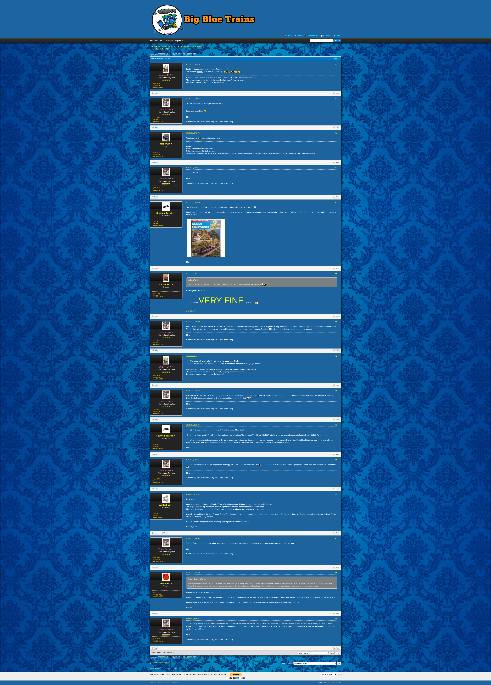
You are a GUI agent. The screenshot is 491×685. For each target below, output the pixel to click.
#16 (336, 64)
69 (184, 55)
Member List (313, 36)
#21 (336, 273)
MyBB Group (175, 682)
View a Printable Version (160, 662)
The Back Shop (155, 46)
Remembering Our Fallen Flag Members (176, 46)
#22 (336, 321)
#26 (336, 460)
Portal (289, 36)
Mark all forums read (205, 674)
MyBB (159, 682)
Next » (189, 55)
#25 (336, 425)
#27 (336, 494)
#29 (336, 572)
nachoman (165, 144)
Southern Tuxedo (164, 213)
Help (338, 36)
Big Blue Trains (165, 674)
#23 (336, 356)
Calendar (327, 36)
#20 (336, 202)
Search (300, 36)
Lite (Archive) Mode (189, 674)
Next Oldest (156, 653)
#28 (336, 538)
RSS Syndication (220, 674)
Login (170, 41)
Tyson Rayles (196, 46)
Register (178, 41)
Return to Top (176, 674)
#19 (336, 168)
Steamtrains (165, 284)
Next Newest (167, 653)
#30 (336, 619)
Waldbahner (165, 505)
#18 (336, 133)
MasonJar (165, 583)
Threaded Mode (333, 59)
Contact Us (154, 674)
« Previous (161, 55)
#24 (336, 390)
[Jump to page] (194, 54)
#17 (336, 98)
